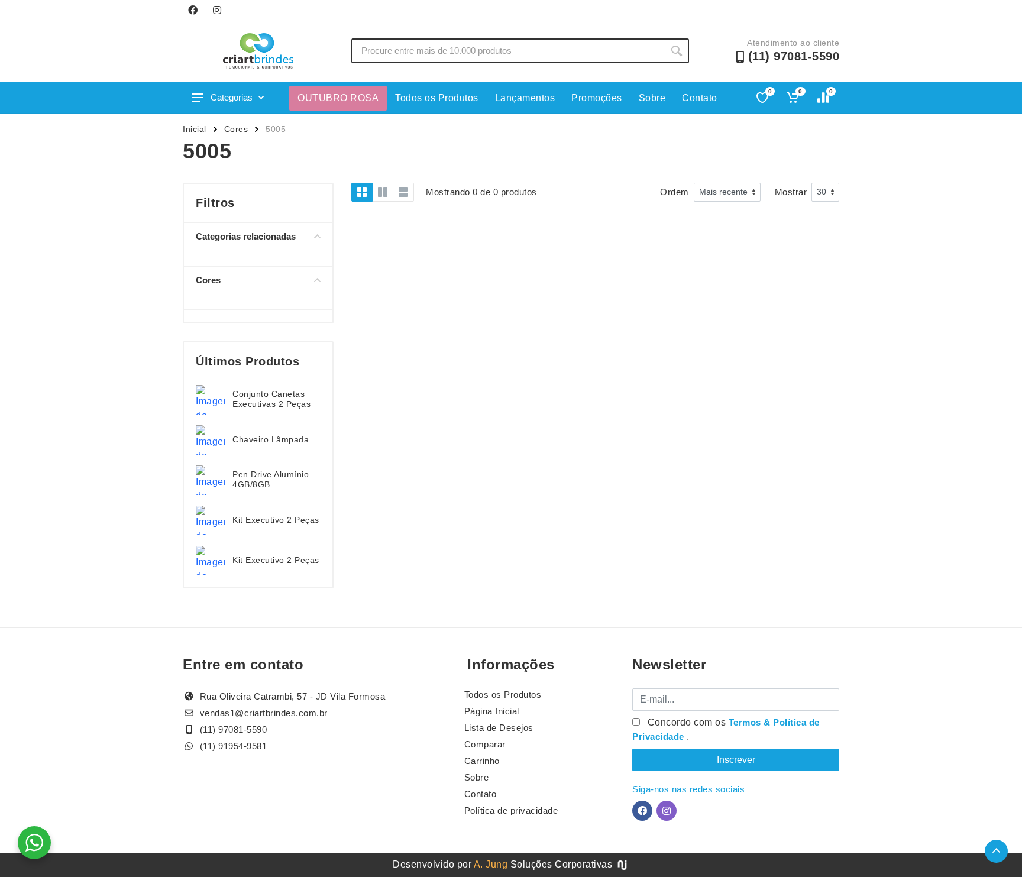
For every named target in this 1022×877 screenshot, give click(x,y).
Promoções (596, 98)
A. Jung (491, 864)
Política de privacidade (511, 810)
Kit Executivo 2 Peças (275, 520)
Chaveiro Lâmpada (270, 439)
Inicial (194, 129)
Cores (236, 129)
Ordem (674, 192)
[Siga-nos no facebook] (193, 10)
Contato (699, 98)
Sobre (652, 98)
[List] (403, 192)
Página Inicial (491, 711)
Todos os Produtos (436, 98)
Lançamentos (525, 98)
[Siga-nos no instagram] (217, 10)
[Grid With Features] (382, 192)
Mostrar (791, 192)
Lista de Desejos (498, 728)
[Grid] (362, 192)
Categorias (232, 97)
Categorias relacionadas (246, 236)
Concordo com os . (726, 729)
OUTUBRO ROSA (338, 98)
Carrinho (482, 761)
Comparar (485, 744)
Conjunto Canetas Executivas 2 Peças (271, 399)
